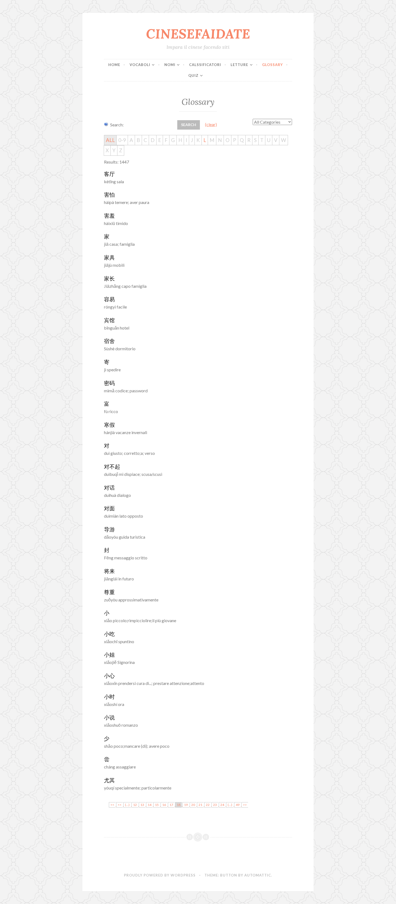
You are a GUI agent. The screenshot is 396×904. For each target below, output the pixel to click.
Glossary (272, 65)
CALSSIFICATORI (205, 65)
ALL (110, 140)
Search (188, 124)
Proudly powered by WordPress (160, 875)
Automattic (257, 875)
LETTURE (239, 65)
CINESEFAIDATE (198, 33)
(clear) (211, 124)
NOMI (169, 65)
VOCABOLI (140, 65)
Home (114, 65)
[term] (109, 174)
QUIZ (193, 75)
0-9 (122, 140)
